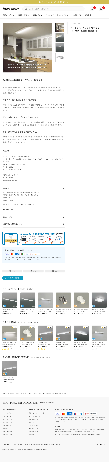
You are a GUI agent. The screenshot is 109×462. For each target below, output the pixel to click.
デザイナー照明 (7, 431)
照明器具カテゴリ (8, 435)
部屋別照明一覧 (34, 419)
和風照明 (5, 428)
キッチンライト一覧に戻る (13, 278)
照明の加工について (35, 422)
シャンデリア (7, 425)
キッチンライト (76, 23)
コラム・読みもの (34, 425)
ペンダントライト (8, 416)
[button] (7, 45)
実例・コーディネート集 (36, 413)
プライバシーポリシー (21, 444)
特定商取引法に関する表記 (39, 444)
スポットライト (7, 419)
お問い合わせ (33, 435)
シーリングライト (8, 413)
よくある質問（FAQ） (36, 416)
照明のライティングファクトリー (14, 449)
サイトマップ (55, 444)
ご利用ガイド (6, 444)
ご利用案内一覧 (34, 431)
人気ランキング (34, 428)
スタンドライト (7, 422)
